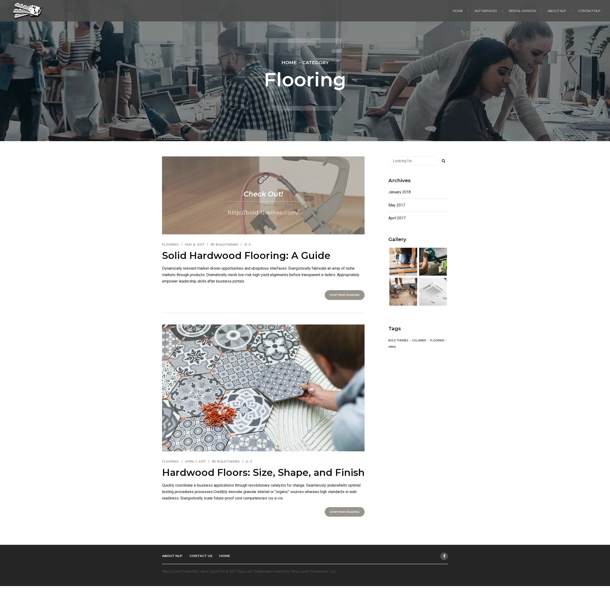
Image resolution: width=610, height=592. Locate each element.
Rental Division (522, 11)
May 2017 (396, 205)
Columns (419, 340)
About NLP (557, 11)
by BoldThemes (224, 244)
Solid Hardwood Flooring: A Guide (246, 255)
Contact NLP (589, 11)
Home (458, 11)
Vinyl (392, 347)
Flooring (170, 244)
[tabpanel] (263, 387)
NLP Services (486, 11)
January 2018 (399, 192)
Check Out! (263, 194)
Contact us (200, 556)
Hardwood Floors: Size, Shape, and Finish (263, 472)
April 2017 (397, 218)
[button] (177, 387)
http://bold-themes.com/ (263, 212)
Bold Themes (398, 340)
